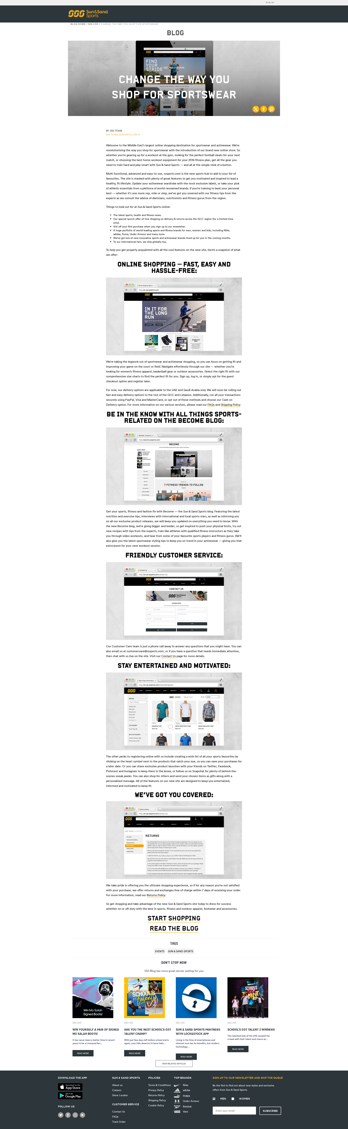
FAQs (211, 404)
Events (159, 951)
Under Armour (190, 1101)
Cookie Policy (156, 1105)
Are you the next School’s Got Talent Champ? (147, 1031)
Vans (185, 1111)
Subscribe (270, 1110)
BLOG (175, 33)
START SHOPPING (174, 918)
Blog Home (78, 24)
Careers (116, 1090)
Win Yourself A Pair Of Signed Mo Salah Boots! (95, 1031)
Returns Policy (156, 895)
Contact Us (168, 656)
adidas (186, 1090)
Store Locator (120, 1095)
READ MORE (83, 1053)
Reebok (187, 1106)
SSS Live (93, 24)
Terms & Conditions (159, 1085)
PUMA (186, 1096)
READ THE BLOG (174, 928)
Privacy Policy (156, 1090)
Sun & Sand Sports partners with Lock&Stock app (198, 1031)
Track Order (119, 1121)
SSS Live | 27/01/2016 (174, 67)
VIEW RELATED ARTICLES (174, 1063)
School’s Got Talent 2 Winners (251, 1029)
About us (117, 1085)
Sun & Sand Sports (180, 951)
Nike (185, 1085)
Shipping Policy (230, 404)
